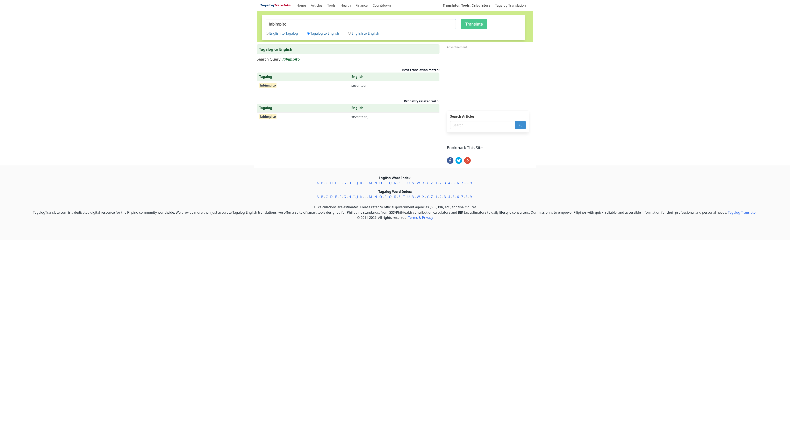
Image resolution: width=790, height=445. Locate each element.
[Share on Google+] (467, 162)
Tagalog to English (324, 33)
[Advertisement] (490, 78)
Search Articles (462, 116)
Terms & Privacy (420, 217)
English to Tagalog (283, 33)
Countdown (382, 5)
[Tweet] (458, 162)
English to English (365, 33)
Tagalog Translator (742, 212)
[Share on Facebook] (450, 162)
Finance (362, 5)
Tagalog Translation (510, 5)
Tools (331, 5)
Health (345, 5)
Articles (316, 5)
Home (301, 5)
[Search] (520, 125)
